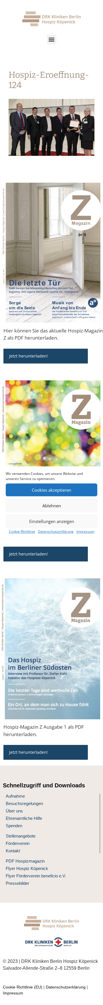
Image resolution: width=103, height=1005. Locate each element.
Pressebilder (17, 883)
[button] (51, 39)
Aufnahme (15, 796)
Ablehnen (51, 505)
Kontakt (13, 850)
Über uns (14, 810)
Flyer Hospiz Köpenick (27, 868)
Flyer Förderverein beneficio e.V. (36, 875)
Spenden (14, 825)
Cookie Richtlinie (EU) (22, 987)
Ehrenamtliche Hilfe (24, 818)
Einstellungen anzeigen (51, 521)
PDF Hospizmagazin (25, 861)
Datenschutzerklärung (56, 531)
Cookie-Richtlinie (22, 531)
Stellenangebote (20, 836)
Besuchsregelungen (24, 803)
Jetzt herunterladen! (28, 356)
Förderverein (17, 843)
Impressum (85, 531)
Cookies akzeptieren (51, 490)
